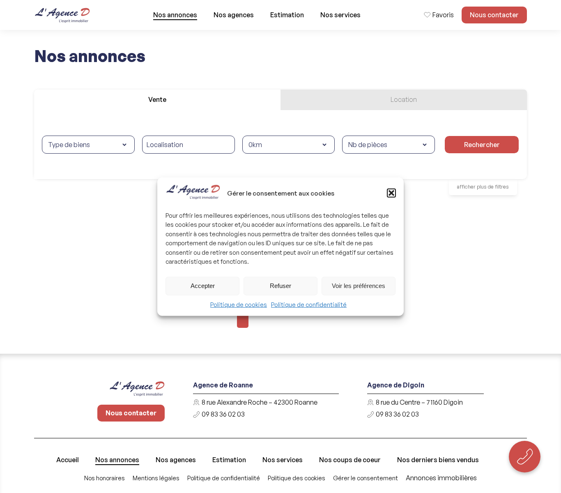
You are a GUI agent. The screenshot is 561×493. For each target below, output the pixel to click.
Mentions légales (156, 477)
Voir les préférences (358, 285)
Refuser (280, 285)
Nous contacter (494, 15)
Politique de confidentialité (309, 305)
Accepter (203, 285)
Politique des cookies (296, 477)
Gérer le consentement (365, 477)
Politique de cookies (238, 305)
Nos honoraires (104, 477)
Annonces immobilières (441, 478)
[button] (391, 193)
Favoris (443, 15)
